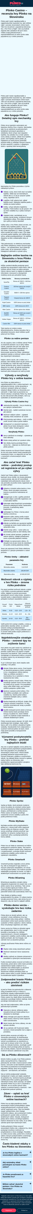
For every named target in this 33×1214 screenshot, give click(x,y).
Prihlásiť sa (24, 1210)
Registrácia (9, 1210)
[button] (30, 1030)
